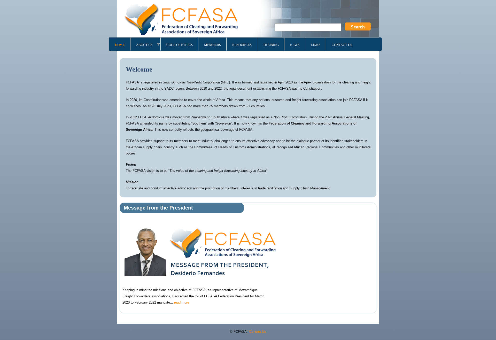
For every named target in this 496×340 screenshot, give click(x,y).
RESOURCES (242, 45)
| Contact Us (256, 332)
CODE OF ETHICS (179, 45)
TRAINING (271, 45)
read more (181, 302)
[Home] (248, 19)
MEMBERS (212, 45)
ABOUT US (144, 45)
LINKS (315, 45)
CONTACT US (342, 45)
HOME (120, 45)
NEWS (294, 45)
